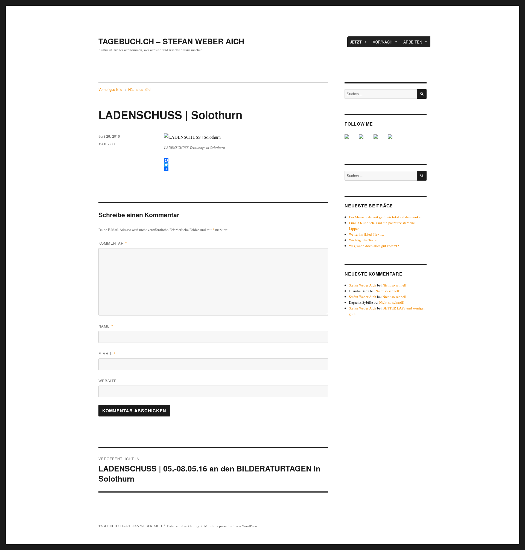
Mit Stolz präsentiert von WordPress (230, 525)
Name (105, 326)
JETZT (356, 42)
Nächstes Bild (139, 89)
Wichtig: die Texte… (364, 240)
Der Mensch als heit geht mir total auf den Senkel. (385, 217)
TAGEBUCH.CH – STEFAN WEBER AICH (171, 41)
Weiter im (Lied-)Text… (366, 234)
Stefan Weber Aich (362, 285)
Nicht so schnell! (395, 285)
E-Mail (107, 353)
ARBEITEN (412, 42)
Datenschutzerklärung (183, 525)
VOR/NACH (382, 42)
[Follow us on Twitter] (365, 140)
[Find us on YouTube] (380, 140)
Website (107, 380)
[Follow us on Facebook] (351, 140)
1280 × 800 (107, 143)
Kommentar (112, 243)
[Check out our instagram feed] (394, 140)
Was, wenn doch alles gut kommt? (374, 245)
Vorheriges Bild (110, 89)
